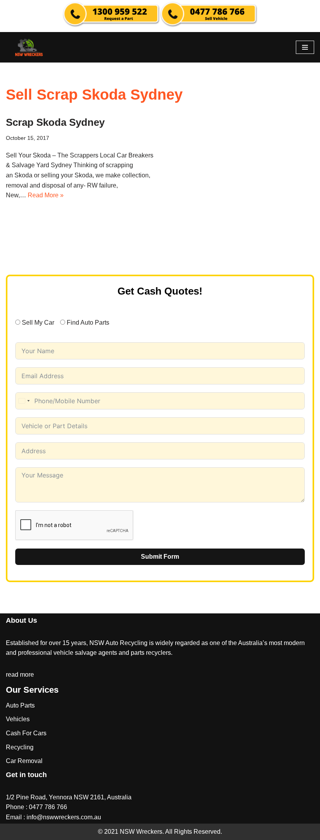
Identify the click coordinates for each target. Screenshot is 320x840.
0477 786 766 (48, 807)
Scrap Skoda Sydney (55, 122)
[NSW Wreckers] (29, 47)
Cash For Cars (26, 733)
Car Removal (24, 761)
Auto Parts (20, 705)
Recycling (20, 747)
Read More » (46, 195)
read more (20, 674)
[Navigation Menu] (305, 47)
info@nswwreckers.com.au (64, 817)
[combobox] (24, 401)
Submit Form (160, 556)
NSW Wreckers (140, 831)
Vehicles (18, 719)
